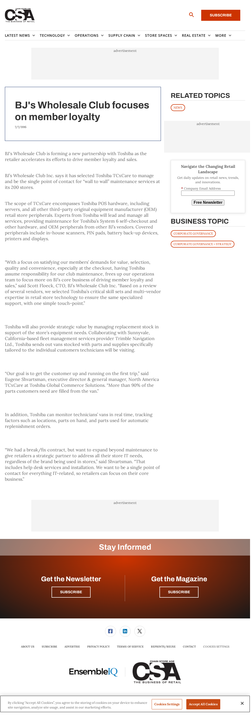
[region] (125, 703)
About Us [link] (27, 646)
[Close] (242, 703)
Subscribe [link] (49, 646)
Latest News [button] (17, 35)
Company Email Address (201, 188)
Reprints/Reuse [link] (163, 646)
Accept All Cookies (203, 704)
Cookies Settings (216, 646)
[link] (110, 631)
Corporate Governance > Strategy (202, 244)
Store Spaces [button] (158, 35)
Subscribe (221, 15)
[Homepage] (20, 15)
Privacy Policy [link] (98, 646)
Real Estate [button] (194, 35)
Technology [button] (52, 35)
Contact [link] (189, 646)
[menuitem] (22, 35)
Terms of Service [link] (130, 646)
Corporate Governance (193, 233)
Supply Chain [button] (121, 35)
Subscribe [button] (71, 592)
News (178, 107)
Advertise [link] (72, 646)
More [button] (220, 35)
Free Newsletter (208, 202)
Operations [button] (87, 35)
